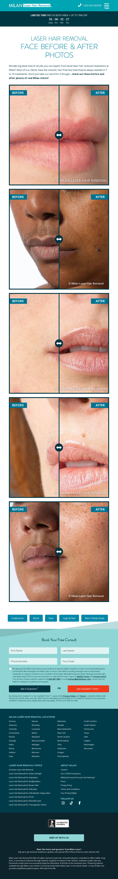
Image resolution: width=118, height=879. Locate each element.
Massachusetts (38, 740)
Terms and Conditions (70, 789)
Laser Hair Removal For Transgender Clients (27, 804)
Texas (86, 733)
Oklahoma (61, 748)
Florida (12, 736)
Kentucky (36, 725)
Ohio (59, 744)
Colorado (13, 729)
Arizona (12, 721)
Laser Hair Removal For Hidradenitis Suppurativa (29, 793)
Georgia (12, 740)
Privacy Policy (100, 676)
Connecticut (14, 733)
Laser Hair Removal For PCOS (21, 797)
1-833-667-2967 (53, 679)
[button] (106, 6)
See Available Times (88, 688)
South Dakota (90, 725)
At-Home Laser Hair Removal (21, 769)
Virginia (87, 740)
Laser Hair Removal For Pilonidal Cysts (25, 801)
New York (61, 733)
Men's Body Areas (94, 618)
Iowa (11, 756)
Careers (64, 769)
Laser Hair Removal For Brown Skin (24, 785)
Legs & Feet (69, 618)
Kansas (35, 721)
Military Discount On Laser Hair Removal (78, 777)
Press (63, 781)
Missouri (35, 752)
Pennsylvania (63, 756)
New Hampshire (64, 729)
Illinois (11, 748)
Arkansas (13, 725)
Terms (83, 696)
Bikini (36, 618)
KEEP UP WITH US (59, 837)
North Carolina (63, 736)
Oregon (60, 752)
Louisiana (36, 729)
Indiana (12, 752)
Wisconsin (88, 748)
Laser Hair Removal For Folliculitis (23, 789)
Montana (35, 756)
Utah (86, 736)
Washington (89, 744)
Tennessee (89, 729)
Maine (34, 733)
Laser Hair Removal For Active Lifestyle (25, 773)
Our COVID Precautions (71, 773)
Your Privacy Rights (69, 793)
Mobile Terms (83, 676)
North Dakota (63, 740)
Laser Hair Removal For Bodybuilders (24, 781)
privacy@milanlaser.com (79, 679)
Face (51, 618)
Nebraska (61, 721)
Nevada (60, 725)
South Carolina (90, 721)
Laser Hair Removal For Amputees (23, 777)
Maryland (36, 736)
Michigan (35, 744)
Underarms (17, 618)
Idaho (11, 744)
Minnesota (36, 748)
